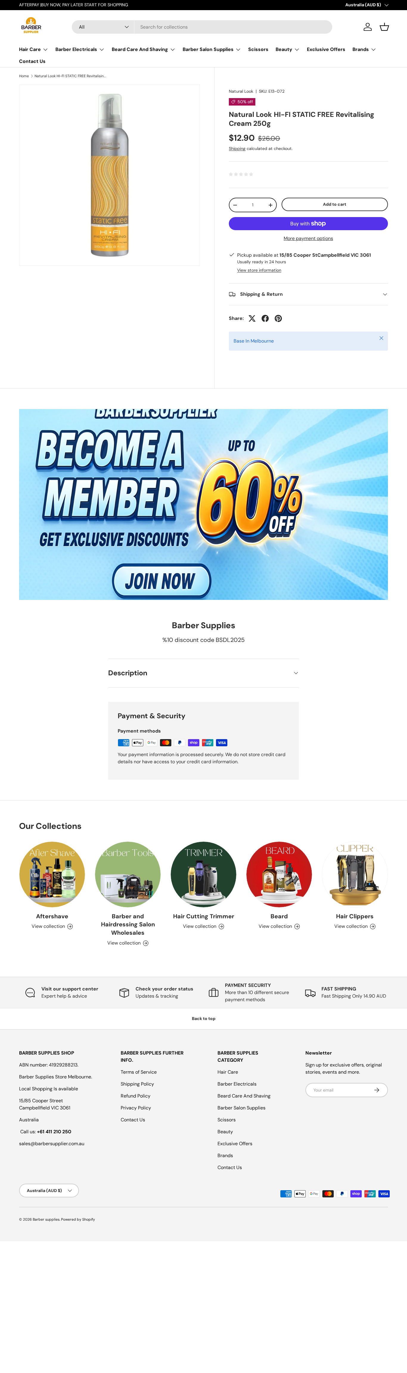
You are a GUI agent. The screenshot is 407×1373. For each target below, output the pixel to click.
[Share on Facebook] (265, 318)
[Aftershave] (52, 874)
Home (24, 76)
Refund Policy (135, 1096)
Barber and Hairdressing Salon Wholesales (128, 924)
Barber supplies (46, 1219)
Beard (279, 916)
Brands (360, 49)
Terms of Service (139, 1072)
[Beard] (279, 874)
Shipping (237, 148)
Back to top (203, 1018)
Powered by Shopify (78, 1219)
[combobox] (202, 27)
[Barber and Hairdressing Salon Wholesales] (128, 874)
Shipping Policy (137, 1084)
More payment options (308, 238)
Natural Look (241, 91)
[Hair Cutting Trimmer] (203, 874)
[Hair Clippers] (355, 874)
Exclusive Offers (326, 49)
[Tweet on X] (252, 318)
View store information (259, 270)
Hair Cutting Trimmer (203, 916)
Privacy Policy (136, 1108)
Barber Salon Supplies (208, 49)
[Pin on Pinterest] (278, 318)
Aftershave (52, 916)
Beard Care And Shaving (140, 49)
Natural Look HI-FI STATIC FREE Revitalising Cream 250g (70, 76)
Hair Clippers (355, 916)
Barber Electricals (76, 49)
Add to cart (334, 204)
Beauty (284, 49)
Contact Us (32, 61)
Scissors (258, 49)
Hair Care (30, 49)
